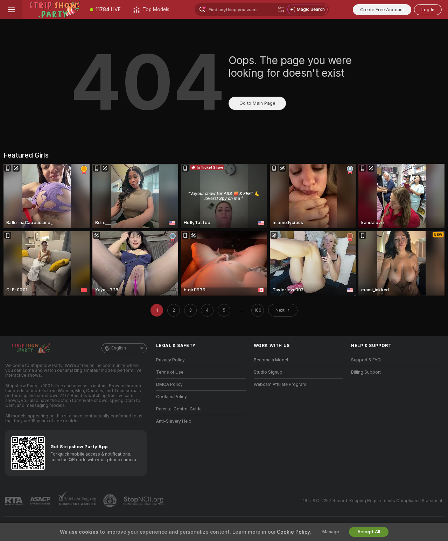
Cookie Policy (293, 532)
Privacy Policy (170, 360)
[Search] (281, 9)
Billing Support (366, 372)
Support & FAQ (366, 360)
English (118, 348)
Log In (427, 9)
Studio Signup (268, 372)
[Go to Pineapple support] (110, 500)
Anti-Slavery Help (173, 421)
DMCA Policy (169, 384)
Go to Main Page (257, 103)
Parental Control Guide (179, 409)
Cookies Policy (171, 396)
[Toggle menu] (11, 9)
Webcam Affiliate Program (280, 384)
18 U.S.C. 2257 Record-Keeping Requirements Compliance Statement (372, 500)
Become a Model (271, 360)
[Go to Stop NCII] (144, 501)
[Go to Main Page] (53, 9)
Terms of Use (169, 372)
